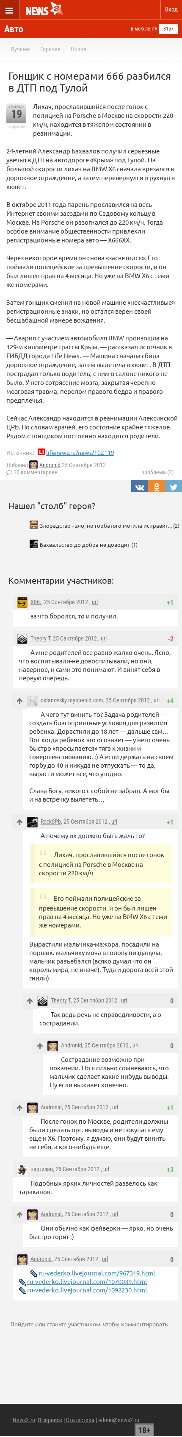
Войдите (22, 1324)
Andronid (50, 465)
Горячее (50, 49)
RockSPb (51, 821)
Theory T (40, 638)
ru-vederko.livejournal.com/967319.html (97, 1273)
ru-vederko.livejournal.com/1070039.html (87, 1281)
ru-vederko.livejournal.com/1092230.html (87, 1290)
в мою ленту (144, 29)
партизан (41, 1169)
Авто (13, 29)
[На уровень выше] (19, 701)
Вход (171, 9)
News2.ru (24, 1420)
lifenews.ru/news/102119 (80, 452)
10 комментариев (36, 472)
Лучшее (20, 49)
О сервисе (50, 1420)
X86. (35, 602)
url (95, 602)
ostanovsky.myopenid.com (72, 700)
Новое (78, 49)
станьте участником (73, 1324)
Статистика (80, 1420)
